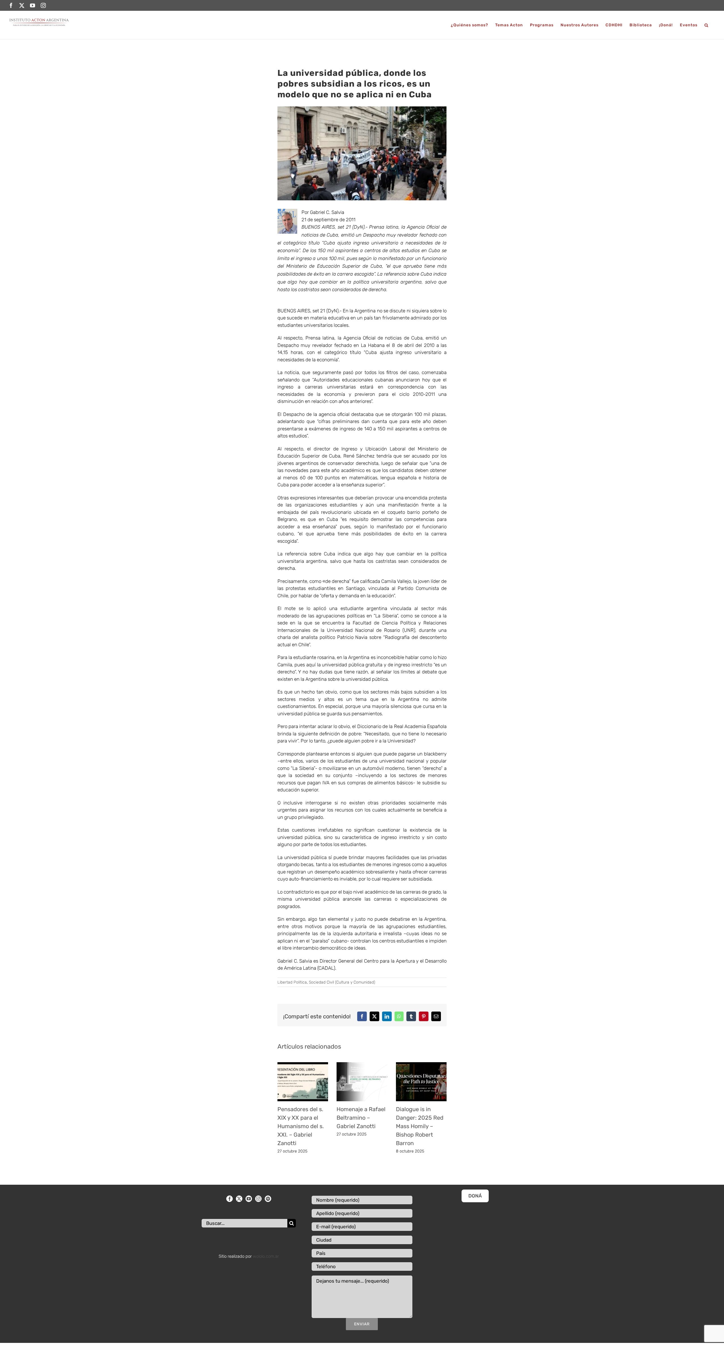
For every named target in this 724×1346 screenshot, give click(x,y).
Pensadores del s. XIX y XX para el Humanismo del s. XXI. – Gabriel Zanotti (300, 1126)
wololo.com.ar (266, 1256)
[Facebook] (229, 1198)
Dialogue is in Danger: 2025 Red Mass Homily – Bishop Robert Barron (419, 1126)
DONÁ (475, 1196)
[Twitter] (239, 1198)
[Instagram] (258, 1198)
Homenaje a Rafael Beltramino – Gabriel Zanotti (361, 1118)
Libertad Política (292, 982)
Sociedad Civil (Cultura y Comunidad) (342, 982)
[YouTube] (248, 1198)
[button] (706, 25)
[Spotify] (268, 1198)
